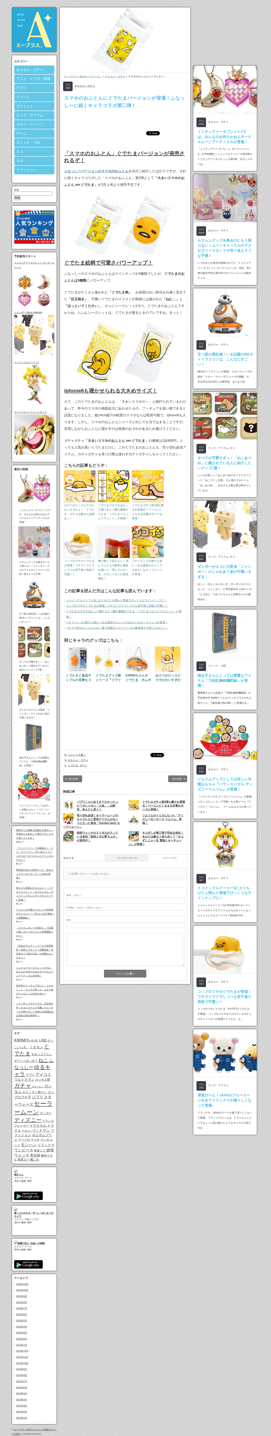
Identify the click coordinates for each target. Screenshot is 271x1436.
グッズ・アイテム (29, 115)
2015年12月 (22, 1284)
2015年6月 (21, 1314)
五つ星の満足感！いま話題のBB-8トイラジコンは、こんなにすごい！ (225, 359)
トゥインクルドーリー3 (26, 362)
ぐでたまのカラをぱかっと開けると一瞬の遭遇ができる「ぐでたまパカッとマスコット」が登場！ (113, 512)
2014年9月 (21, 1369)
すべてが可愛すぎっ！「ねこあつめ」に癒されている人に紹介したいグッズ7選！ (225, 463)
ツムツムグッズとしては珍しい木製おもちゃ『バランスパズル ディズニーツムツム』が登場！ (225, 784)
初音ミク (40, 1150)
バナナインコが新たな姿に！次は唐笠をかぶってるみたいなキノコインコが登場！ (147, 567)
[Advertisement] (125, 119)
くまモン (36, 1047)
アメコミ (43, 1074)
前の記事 (73, 779)
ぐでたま (73, 765)
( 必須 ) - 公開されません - (85, 907)
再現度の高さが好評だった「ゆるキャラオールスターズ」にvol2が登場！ (34, 874)
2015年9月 (21, 1296)
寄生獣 (35, 1155)
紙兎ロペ (24, 1159)
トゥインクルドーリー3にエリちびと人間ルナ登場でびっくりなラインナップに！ (116, 600)
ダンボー (46, 1113)
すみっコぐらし (41, 1054)
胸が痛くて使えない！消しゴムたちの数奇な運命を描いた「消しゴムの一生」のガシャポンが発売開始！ (113, 569)
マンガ (44, 1139)
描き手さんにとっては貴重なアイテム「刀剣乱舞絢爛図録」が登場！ (225, 681)
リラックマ (45, 1145)
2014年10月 (22, 1363)
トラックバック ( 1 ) (126, 858)
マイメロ (24, 1139)
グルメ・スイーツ (29, 124)
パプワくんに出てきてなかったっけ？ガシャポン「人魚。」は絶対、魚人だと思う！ (97, 805)
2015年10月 (22, 1290)
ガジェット (24, 106)
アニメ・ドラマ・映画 (33, 79)
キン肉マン (39, 1092)
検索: (16, 190)
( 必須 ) (73, 895)
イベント (23, 97)
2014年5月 (21, 1393)
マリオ (35, 1139)
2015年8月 (21, 1302)
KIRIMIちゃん (26, 1040)
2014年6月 (21, 1387)
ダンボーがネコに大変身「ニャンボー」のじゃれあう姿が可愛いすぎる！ (225, 572)
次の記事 (177, 779)
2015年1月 (21, 1345)
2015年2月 (21, 1338)
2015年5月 (21, 1320)
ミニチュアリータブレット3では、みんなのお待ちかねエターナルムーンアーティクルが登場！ (34, 972)
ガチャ (22, 1085)
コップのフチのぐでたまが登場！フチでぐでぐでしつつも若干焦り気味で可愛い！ (79, 567)
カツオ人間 (42, 1079)
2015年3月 (21, 1332)
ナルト (26, 1130)
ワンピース (23, 1150)
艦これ (34, 1159)
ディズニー (27, 1120)
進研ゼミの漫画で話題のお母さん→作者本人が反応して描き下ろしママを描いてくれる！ (34, 834)
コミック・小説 (28, 142)
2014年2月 (21, 1411)
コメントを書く (77, 754)
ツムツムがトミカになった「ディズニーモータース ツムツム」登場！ (163, 819)
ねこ (43, 1060)
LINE (43, 1040)
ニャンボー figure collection (28, 312)
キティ (26, 1092)
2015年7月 (21, 1308)
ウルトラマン (24, 1079)
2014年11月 (22, 1357)
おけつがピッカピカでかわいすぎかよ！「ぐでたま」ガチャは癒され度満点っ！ (79, 512)
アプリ (21, 88)
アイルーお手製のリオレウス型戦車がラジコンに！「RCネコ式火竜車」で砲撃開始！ (35, 913)
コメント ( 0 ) (169, 858)
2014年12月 (22, 1351)
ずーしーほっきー (26, 1060)
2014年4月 (21, 1399)
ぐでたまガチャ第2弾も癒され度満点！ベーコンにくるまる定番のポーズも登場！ (148, 512)
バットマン (40, 1130)
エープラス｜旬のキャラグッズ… (83, 76)
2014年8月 (21, 1375)
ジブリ (37, 1097)
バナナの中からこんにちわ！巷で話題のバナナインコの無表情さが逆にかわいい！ (117, 627)
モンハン (29, 1145)
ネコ (19, 151)
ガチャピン (38, 1086)
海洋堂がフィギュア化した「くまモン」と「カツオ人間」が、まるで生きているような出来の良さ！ (34, 989)
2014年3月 (21, 1405)
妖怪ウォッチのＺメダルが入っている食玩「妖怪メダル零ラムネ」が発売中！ (97, 836)
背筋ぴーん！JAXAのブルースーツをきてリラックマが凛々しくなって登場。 (225, 1100)
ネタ (19, 160)
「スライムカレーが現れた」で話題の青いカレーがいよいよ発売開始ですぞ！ (34, 931)
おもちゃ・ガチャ (29, 69)
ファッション (26, 170)
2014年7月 (21, 1381)
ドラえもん (38, 1125)
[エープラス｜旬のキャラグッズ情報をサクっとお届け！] (34, 51)
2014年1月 (21, 1418)
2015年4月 (21, 1326)
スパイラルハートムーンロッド (30, 412)
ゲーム (21, 133)
